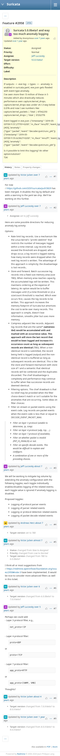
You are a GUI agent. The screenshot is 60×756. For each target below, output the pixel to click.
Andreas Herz (28, 522)
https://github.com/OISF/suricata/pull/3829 (29, 188)
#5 (55, 541)
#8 (55, 698)
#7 (55, 608)
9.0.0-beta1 (37, 59)
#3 (55, 467)
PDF (48, 747)
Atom (55, 747)
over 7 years (39, 38)
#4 (55, 524)
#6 (55, 588)
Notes (17, 167)
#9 (55, 718)
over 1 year (17, 41)
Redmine (21, 754)
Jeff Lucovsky (38, 55)
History (8, 167)
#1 (55, 176)
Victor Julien (27, 174)
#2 (55, 207)
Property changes (31, 167)
